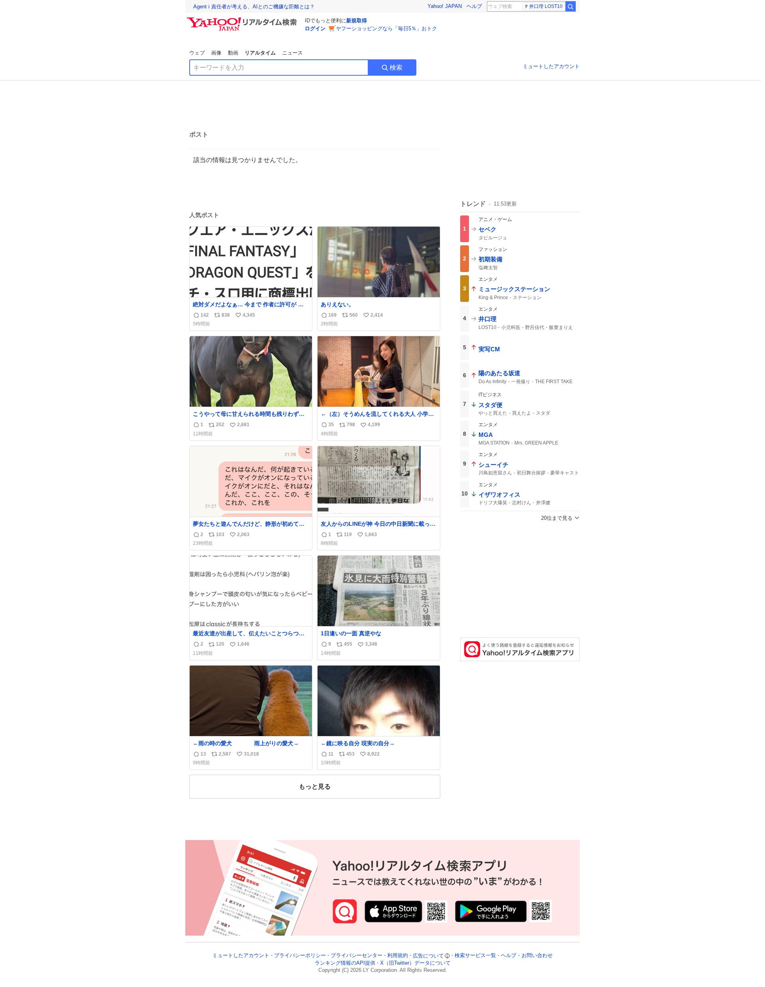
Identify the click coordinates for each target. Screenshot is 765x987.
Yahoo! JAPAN (445, 6)
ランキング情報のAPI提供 (345, 963)
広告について (428, 956)
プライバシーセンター (356, 956)
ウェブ (197, 53)
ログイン (315, 28)
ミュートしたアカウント (551, 66)
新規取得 (356, 21)
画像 (216, 53)
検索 (396, 67)
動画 (233, 53)
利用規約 (397, 956)
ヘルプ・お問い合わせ (527, 956)
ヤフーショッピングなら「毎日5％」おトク (386, 28)
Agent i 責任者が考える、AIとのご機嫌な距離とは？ (254, 7)
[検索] (570, 6)
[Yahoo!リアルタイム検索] (243, 19)
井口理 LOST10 (546, 6)
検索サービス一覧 (475, 956)
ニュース (292, 53)
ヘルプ (474, 6)
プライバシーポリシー (300, 956)
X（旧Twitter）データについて (415, 963)
